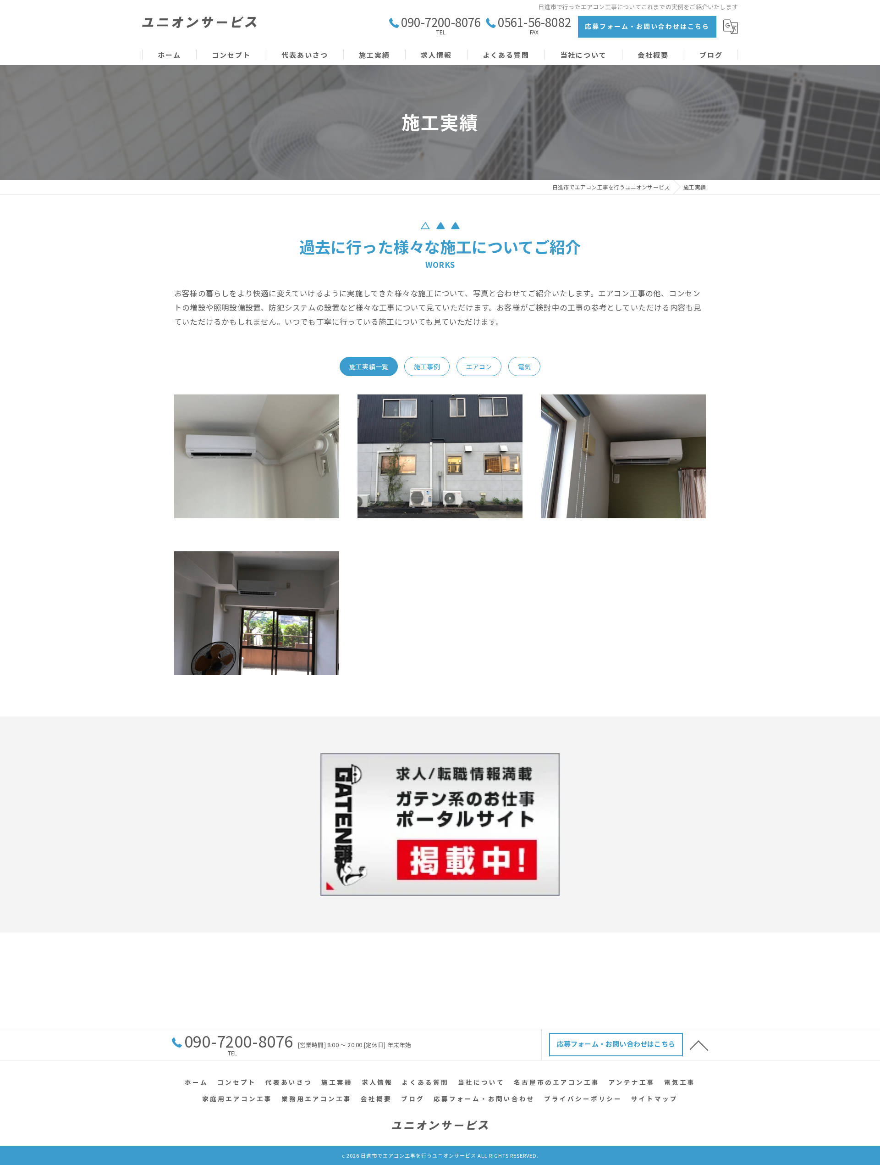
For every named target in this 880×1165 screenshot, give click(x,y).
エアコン (479, 366)
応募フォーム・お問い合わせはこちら (647, 26)
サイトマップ (654, 1098)
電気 (524, 366)
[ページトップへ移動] (699, 1045)
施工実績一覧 (368, 366)
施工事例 (427, 366)
